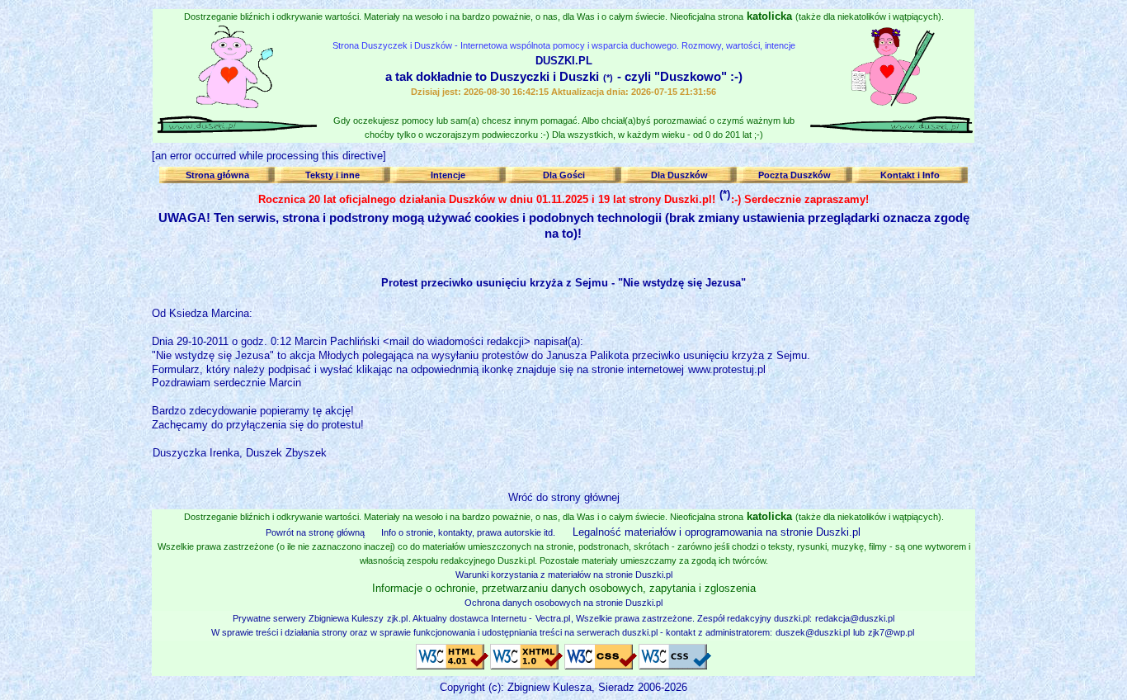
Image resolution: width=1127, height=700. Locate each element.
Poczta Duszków (794, 175)
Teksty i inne (332, 175)
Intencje (448, 175)
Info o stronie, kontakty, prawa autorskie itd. (468, 532)
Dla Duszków (679, 175)
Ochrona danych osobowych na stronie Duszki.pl (563, 603)
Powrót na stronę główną (315, 532)
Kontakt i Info (910, 175)
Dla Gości (564, 175)
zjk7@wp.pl (891, 632)
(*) (608, 78)
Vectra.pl (552, 618)
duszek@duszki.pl (813, 632)
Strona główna (217, 175)
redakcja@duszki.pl (854, 618)
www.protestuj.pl (727, 369)
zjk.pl (397, 618)
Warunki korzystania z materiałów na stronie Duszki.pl (563, 574)
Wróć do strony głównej (564, 497)
